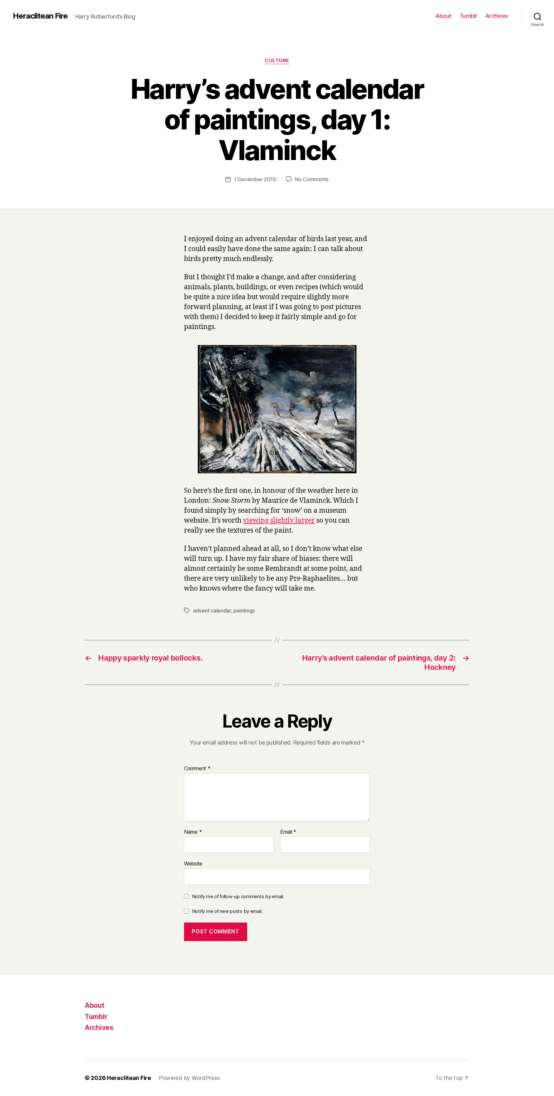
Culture (277, 60)
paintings (244, 610)
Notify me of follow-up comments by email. (238, 896)
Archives (496, 16)
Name (193, 832)
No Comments (312, 179)
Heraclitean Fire (40, 16)
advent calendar (212, 610)
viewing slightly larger (279, 520)
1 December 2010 (255, 179)
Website (193, 863)
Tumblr (468, 16)
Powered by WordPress (189, 1078)
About (443, 16)
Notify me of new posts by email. (227, 911)
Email (288, 832)
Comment (197, 768)
